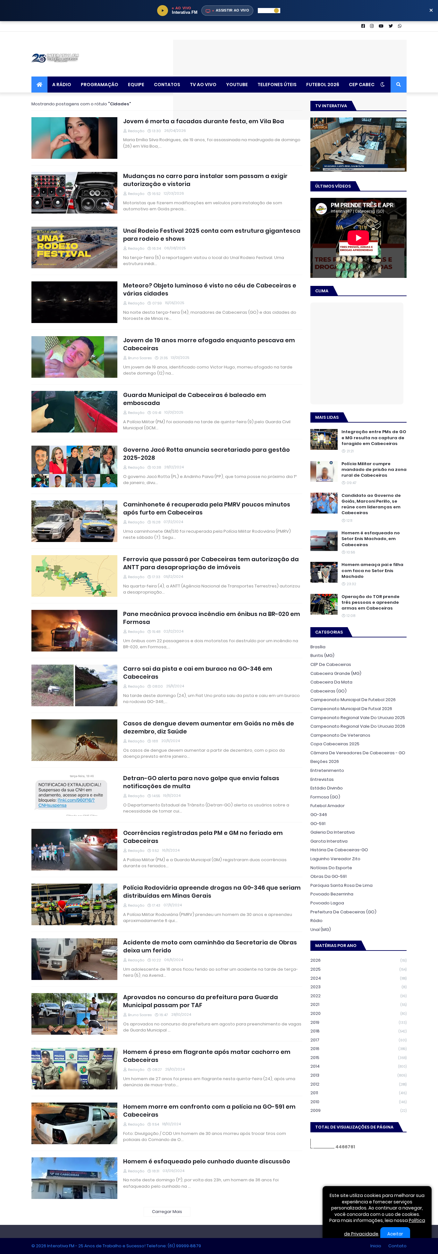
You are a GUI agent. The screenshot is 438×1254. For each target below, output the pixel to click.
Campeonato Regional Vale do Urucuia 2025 (357, 718)
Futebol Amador (327, 806)
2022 (358, 996)
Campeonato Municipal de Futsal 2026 (351, 709)
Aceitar (395, 1234)
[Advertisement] (290, 54)
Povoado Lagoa (327, 903)
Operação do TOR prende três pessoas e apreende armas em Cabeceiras (370, 602)
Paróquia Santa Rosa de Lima (341, 885)
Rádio (316, 921)
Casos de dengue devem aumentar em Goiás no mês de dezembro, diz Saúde (208, 727)
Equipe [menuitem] (136, 84)
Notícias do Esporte (331, 868)
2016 (358, 1049)
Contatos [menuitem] (167, 84)
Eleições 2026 (324, 761)
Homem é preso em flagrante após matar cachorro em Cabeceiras (207, 1056)
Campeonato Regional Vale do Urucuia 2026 (357, 726)
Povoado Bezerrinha (331, 894)
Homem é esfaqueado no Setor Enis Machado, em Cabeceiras (370, 538)
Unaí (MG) (320, 929)
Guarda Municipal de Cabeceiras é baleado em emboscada (194, 399)
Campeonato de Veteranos (340, 735)
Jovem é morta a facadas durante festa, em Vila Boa (203, 121)
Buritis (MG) (322, 655)
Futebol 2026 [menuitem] (322, 84)
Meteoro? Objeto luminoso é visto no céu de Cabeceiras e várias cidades (209, 289)
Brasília (317, 647)
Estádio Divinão (326, 788)
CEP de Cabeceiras (330, 664)
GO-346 (318, 815)
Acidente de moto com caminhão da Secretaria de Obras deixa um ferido (210, 946)
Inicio (375, 1246)
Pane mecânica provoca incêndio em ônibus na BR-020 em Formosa (211, 618)
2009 (358, 1110)
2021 (358, 1004)
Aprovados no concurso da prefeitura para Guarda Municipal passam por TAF (200, 1001)
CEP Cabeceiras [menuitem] (368, 84)
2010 (358, 1102)
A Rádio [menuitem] (61, 84)
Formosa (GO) (325, 797)
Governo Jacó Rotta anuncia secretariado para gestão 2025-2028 (206, 454)
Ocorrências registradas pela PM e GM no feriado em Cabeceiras (203, 837)
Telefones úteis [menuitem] (277, 84)
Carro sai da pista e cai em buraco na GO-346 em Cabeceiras (197, 673)
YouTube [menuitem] (237, 84)
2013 (358, 1075)
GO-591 (317, 824)
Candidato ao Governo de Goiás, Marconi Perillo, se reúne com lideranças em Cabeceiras (371, 504)
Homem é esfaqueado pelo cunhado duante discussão (206, 1161)
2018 (358, 1031)
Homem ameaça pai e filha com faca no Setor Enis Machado (372, 570)
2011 (358, 1093)
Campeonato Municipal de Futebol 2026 (353, 700)
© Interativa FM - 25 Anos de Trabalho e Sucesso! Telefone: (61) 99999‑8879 (116, 1246)
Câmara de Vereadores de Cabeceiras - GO (357, 753)
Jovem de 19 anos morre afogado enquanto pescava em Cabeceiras (209, 344)
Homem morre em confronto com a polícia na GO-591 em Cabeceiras (209, 1111)
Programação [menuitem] (99, 84)
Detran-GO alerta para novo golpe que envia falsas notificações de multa (201, 782)
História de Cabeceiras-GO (339, 850)
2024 (358, 978)
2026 (358, 960)
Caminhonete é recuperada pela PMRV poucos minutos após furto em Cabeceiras (206, 508)
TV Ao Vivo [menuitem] (203, 84)
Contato (397, 1246)
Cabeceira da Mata (331, 682)
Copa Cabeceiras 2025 (334, 744)
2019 (358, 1022)
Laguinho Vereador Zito (335, 859)
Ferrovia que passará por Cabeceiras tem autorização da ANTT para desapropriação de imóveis (211, 563)
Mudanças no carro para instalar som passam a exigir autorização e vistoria (205, 180)
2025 (358, 969)
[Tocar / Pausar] (162, 10)
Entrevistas (322, 779)
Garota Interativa (329, 841)
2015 (358, 1058)
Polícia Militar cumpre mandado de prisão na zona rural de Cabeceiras (374, 469)
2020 (358, 1013)
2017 (358, 1040)
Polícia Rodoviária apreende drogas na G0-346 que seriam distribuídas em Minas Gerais (212, 892)
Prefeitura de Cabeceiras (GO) (343, 912)
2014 (358, 1066)
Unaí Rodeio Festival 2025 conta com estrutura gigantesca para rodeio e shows (211, 235)
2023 (358, 987)
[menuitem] (39, 85)
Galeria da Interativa (332, 832)
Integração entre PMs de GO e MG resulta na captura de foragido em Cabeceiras (373, 437)
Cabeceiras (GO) (328, 691)
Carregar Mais (167, 1212)
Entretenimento (327, 770)
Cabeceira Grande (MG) (335, 673)
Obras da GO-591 (328, 876)
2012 (358, 1084)
